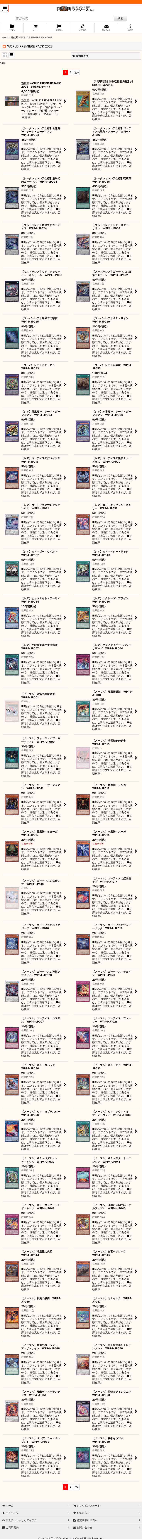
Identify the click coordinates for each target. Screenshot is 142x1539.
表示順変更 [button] (82, 55)
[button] (5, 8)
